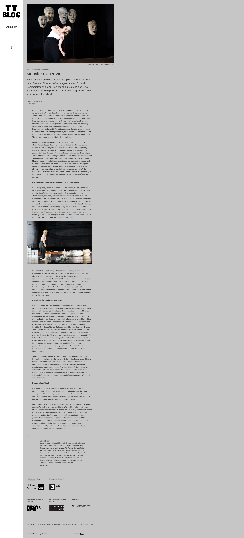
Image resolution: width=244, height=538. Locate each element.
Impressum (30, 524)
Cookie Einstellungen (70, 524)
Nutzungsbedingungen (42, 524)
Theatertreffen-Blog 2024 (40, 69)
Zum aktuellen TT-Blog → (87, 524)
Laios (28, 69)
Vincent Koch (36, 101)
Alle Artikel (44, 465)
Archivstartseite (57, 524)
